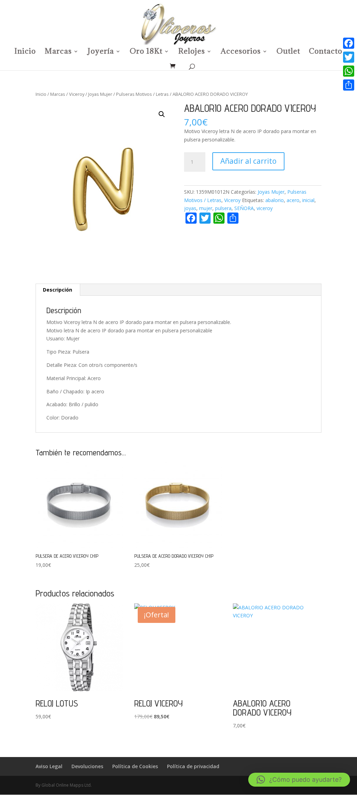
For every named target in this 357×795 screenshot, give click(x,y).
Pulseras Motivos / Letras (142, 94)
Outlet (288, 52)
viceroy (265, 208)
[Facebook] (349, 43)
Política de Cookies (135, 766)
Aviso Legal (49, 766)
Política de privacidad (193, 766)
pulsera (223, 208)
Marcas (58, 52)
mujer (205, 208)
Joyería (101, 52)
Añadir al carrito (248, 161)
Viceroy (76, 94)
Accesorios (241, 52)
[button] (161, 114)
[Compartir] (349, 85)
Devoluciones (87, 766)
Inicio (25, 52)
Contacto (325, 52)
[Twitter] (349, 57)
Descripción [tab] (57, 289)
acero (293, 200)
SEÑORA (244, 208)
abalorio (274, 200)
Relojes (191, 52)
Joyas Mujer (100, 94)
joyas (190, 208)
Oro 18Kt (146, 52)
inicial (308, 200)
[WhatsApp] (349, 71)
